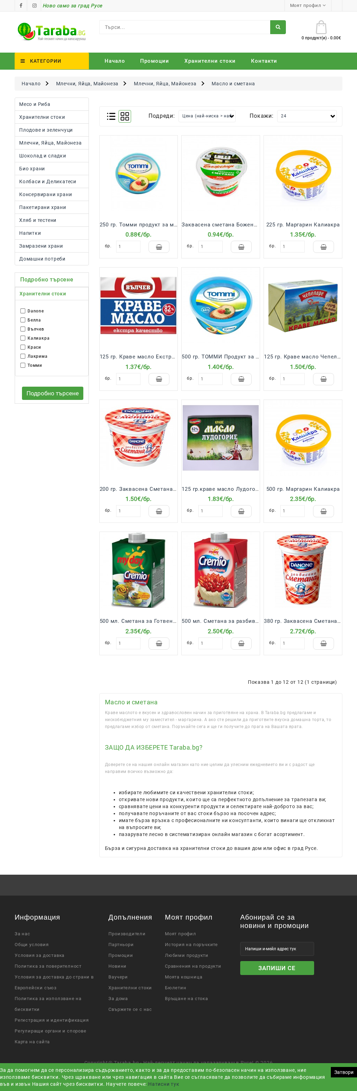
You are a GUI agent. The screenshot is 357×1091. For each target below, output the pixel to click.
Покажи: (262, 116)
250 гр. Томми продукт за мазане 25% (151, 225)
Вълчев (36, 329)
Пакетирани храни (42, 207)
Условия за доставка (39, 955)
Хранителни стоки (42, 117)
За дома (118, 998)
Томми (35, 365)
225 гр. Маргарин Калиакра (303, 225)
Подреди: (162, 116)
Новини (117, 966)
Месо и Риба (35, 104)
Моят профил (180, 933)
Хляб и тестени (37, 220)
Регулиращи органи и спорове (50, 1031)
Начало (115, 61)
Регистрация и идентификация (52, 1020)
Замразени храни (41, 246)
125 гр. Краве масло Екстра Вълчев (148, 357)
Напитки (30, 233)
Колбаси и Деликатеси (47, 181)
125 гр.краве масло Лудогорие (223, 489)
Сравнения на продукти (193, 966)
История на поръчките (191, 944)
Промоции (154, 61)
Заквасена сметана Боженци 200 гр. (231, 225)
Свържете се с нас (130, 1009)
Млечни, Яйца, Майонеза (87, 83)
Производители (126, 933)
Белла (34, 320)
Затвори (344, 1072)
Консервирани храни (45, 194)
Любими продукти (186, 955)
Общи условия (32, 944)
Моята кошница (183, 977)
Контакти (264, 61)
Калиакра (39, 338)
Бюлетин (176, 987)
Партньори (121, 944)
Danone (36, 311)
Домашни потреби (42, 259)
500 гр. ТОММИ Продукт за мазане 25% (234, 357)
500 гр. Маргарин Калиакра (303, 489)
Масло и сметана (233, 83)
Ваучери (118, 977)
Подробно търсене (52, 393)
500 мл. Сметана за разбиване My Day (233, 621)
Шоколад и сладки (42, 155)
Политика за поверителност (48, 966)
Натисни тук (164, 1084)
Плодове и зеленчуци (46, 130)
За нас (22, 933)
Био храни (32, 168)
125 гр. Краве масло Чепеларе (305, 357)
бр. (108, 245)
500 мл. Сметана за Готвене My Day (148, 621)
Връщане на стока (186, 998)
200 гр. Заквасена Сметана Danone (147, 489)
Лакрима (38, 356)
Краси (34, 347)
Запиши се (277, 968)
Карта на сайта (32, 1041)
